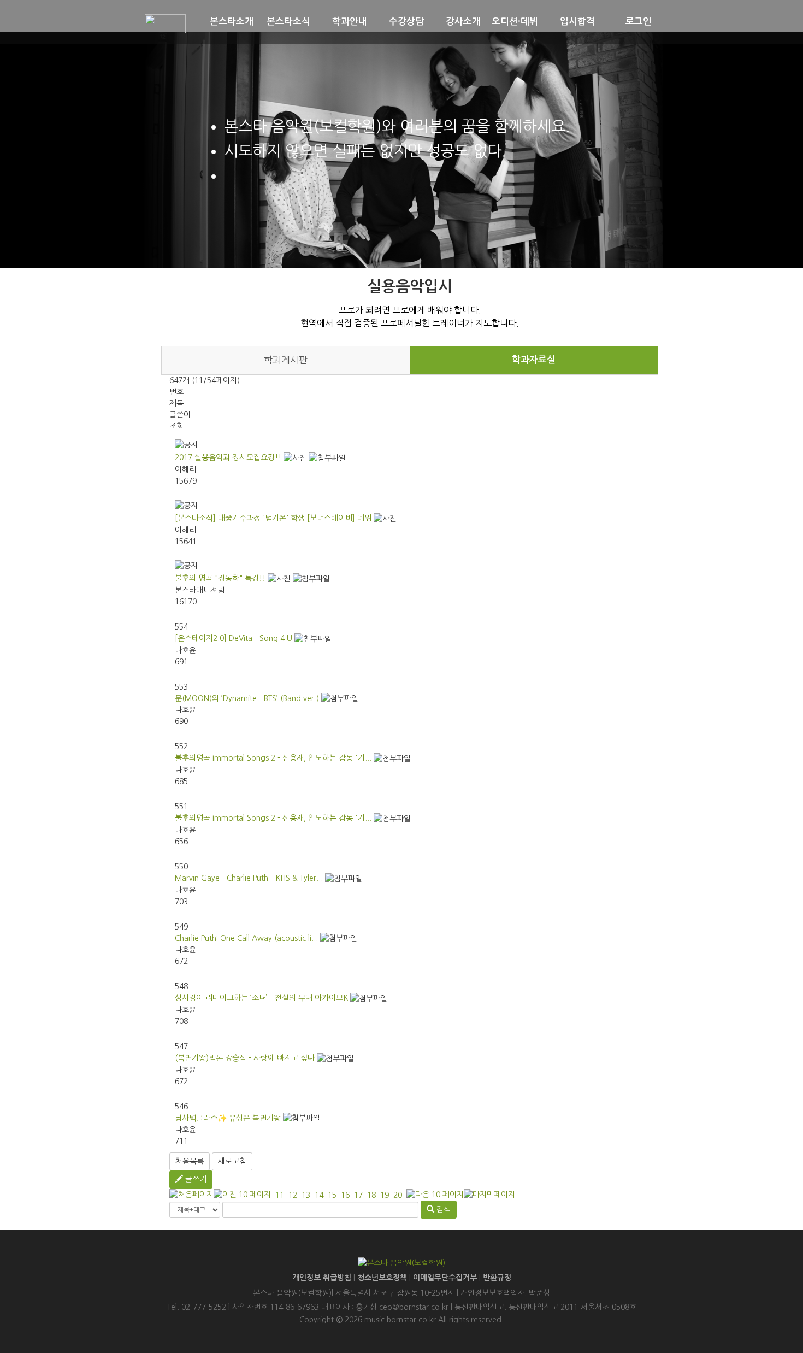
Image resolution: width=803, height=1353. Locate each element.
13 (306, 1195)
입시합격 (577, 21)
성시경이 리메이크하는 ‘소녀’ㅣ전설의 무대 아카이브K (261, 998)
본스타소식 (288, 21)
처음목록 (189, 1161)
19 (384, 1195)
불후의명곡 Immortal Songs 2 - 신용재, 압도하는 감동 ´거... (273, 758)
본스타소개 (231, 21)
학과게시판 (286, 360)
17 (358, 1195)
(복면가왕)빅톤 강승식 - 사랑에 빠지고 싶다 (245, 1058)
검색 (442, 1209)
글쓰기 (194, 1179)
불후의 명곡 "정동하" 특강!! (220, 578)
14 (319, 1195)
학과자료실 (534, 359)
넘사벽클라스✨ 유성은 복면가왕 (228, 1118)
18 (371, 1195)
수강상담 (406, 21)
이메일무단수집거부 (445, 1277)
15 (332, 1195)
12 (292, 1195)
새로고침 (232, 1161)
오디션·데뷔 (515, 21)
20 (397, 1195)
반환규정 (497, 1277)
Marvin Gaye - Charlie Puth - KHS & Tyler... (249, 878)
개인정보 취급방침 (321, 1277)
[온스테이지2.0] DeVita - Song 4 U (233, 638)
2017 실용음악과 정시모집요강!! (228, 457)
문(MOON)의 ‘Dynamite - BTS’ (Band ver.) (247, 698)
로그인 (638, 21)
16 (345, 1195)
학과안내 (349, 21)
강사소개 (463, 21)
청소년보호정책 (382, 1277)
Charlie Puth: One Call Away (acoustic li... (246, 938)
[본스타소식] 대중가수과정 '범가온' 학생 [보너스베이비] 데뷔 (273, 518)
